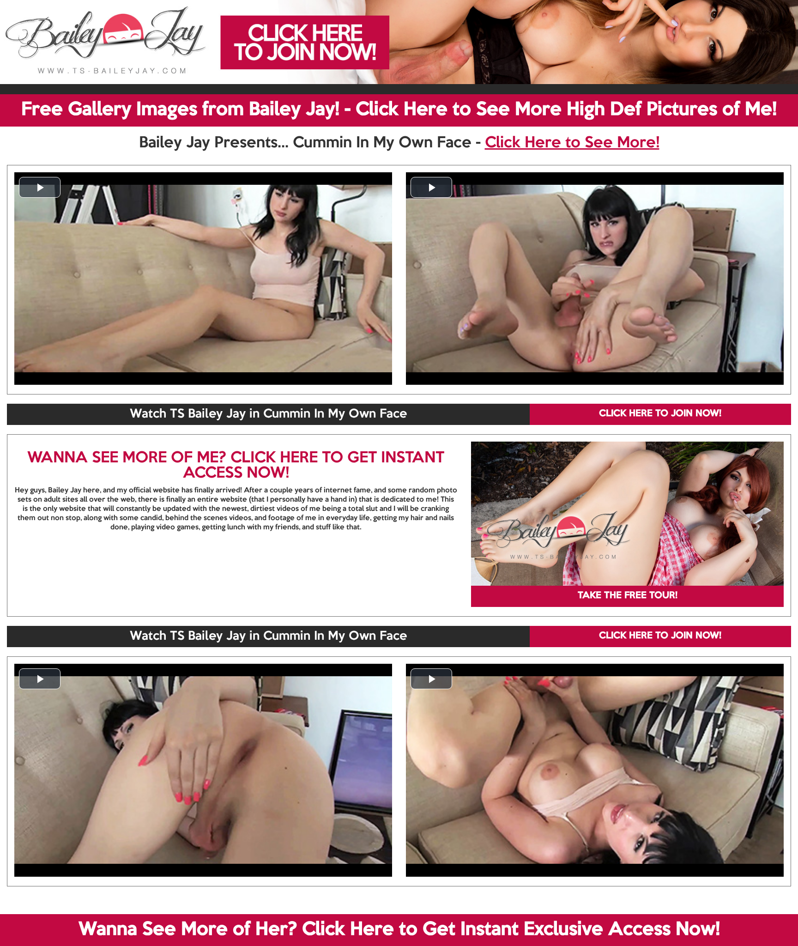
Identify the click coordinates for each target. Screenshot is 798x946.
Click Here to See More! (572, 143)
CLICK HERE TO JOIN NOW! (660, 414)
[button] (39, 187)
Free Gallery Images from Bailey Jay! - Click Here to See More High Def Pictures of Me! (399, 110)
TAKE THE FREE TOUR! (627, 596)
